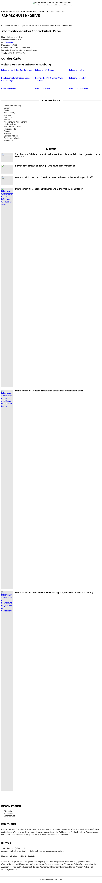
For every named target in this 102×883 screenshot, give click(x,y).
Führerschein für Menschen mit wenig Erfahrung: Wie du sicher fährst (49, 188)
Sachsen (8, 134)
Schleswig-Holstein (12, 138)
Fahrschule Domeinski (78, 89)
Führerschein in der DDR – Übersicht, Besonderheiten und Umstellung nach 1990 (54, 177)
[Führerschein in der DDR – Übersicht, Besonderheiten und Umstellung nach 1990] (7, 180)
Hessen (7, 120)
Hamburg (8, 117)
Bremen (7, 115)
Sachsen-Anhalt (11, 136)
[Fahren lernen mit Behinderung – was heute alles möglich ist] (7, 169)
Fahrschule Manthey (78, 78)
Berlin (6, 110)
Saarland (8, 131)
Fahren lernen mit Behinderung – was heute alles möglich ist (45, 165)
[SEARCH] (100, 4)
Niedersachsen (10, 124)
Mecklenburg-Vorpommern (15, 122)
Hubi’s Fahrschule (8, 89)
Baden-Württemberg (13, 106)
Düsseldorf (9, 42)
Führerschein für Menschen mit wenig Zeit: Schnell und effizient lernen (49, 390)
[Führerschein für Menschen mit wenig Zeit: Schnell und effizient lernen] (7, 489)
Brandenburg (9, 113)
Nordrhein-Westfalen (13, 126)
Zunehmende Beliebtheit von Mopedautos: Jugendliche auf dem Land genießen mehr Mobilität (57, 155)
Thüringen (8, 140)
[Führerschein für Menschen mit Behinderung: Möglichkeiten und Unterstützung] (7, 691)
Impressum (9, 813)
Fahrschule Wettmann (44, 70)
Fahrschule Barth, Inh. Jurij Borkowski (17, 70)
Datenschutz (9, 816)
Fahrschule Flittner (77, 70)
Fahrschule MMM (42, 89)
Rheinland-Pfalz (11, 129)
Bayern (7, 108)
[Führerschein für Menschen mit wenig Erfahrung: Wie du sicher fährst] (7, 287)
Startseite (8, 811)
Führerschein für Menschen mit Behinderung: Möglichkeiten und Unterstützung (54, 592)
